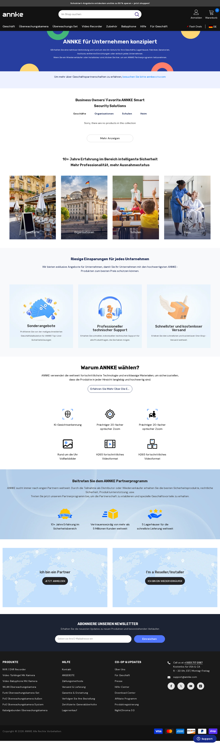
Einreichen (149, 639)
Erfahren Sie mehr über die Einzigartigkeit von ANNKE (111, 389)
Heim (143, 113)
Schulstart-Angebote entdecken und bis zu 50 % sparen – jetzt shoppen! (110, 3)
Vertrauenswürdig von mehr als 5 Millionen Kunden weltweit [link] (110, 526)
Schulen (127, 113)
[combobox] (95, 14)
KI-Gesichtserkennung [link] (68, 425)
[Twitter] (181, 686)
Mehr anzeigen (110, 138)
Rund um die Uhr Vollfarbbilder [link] (68, 456)
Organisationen (104, 113)
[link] (32, 207)
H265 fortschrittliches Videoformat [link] (110, 456)
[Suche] (99, 14)
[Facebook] (171, 686)
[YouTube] (190, 686)
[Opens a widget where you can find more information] (205, 739)
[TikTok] (200, 686)
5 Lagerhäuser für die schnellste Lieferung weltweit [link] (155, 526)
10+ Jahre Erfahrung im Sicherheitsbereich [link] (65, 526)
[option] (68, 416)
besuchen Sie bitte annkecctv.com (144, 77)
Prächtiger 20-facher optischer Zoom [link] (110, 427)
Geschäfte (79, 113)
